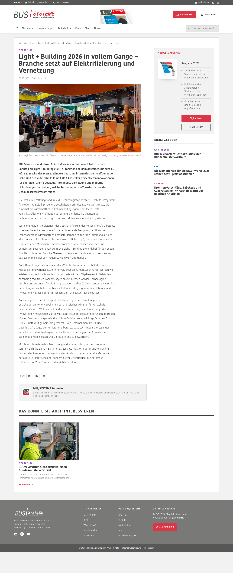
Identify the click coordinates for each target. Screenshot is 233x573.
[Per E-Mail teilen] (36, 376)
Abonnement (186, 14)
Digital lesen (196, 118)
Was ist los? (29, 43)
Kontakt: (18, 2)
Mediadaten (203, 2)
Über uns (123, 515)
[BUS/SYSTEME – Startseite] (34, 15)
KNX (86, 520)
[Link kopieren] (44, 376)
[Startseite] (17, 28)
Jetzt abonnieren (165, 527)
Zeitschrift (63, 28)
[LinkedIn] (218, 2)
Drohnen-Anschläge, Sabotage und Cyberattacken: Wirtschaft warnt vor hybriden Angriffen (178, 191)
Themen (26, 28)
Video (78, 28)
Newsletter (210, 14)
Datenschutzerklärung (131, 548)
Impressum (149, 548)
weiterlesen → (26, 485)
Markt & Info (90, 515)
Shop (87, 28)
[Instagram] (213, 2)
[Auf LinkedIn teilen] (29, 376)
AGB (120, 530)
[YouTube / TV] (28, 534)
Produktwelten (91, 530)
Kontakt (122, 520)
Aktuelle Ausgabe (127, 535)
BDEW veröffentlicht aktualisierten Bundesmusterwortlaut (43, 469)
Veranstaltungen (45, 28)
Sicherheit (89, 535)
